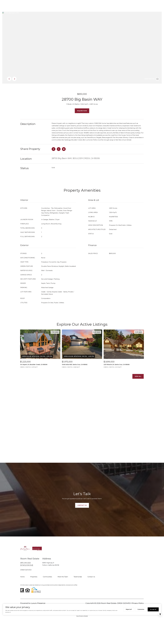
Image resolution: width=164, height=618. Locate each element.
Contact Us (91, 577)
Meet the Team (63, 577)
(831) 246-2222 (25, 563)
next (14, 79)
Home (22, 577)
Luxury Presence (38, 603)
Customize (141, 609)
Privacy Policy (138, 603)
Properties (33, 577)
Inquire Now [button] (82, 111)
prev (9, 79)
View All (138, 376)
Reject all (129, 609)
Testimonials (78, 577)
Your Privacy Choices (82, 616)
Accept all (153, 609)
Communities (47, 577)
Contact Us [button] (82, 505)
